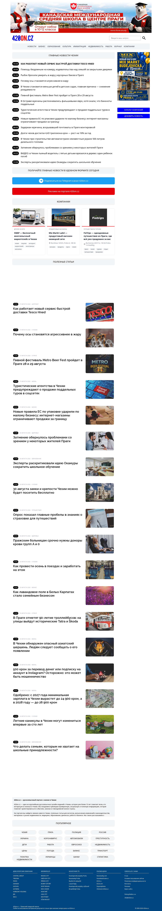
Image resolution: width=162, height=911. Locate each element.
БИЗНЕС (41, 46)
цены (24, 851)
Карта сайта (128, 889)
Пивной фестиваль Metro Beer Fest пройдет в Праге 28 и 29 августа (57, 95)
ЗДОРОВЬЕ (35, 433)
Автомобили (76, 838)
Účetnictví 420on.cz (103, 889)
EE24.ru (99, 881)
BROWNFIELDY (45, 871)
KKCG (15, 897)
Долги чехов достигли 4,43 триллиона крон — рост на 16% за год (56, 133)
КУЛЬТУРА (67, 46)
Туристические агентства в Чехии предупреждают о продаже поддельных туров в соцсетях (44, 389)
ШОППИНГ (35, 304)
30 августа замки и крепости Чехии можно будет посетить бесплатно (45, 490)
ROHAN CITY (45, 876)
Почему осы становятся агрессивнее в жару (44, 80)
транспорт (102, 851)
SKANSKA (16, 884)
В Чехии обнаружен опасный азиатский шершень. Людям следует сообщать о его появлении (45, 647)
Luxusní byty (72, 884)
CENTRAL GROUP (18, 876)
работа (50, 844)
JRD (14, 894)
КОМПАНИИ (129, 46)
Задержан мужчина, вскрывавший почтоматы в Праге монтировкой (58, 127)
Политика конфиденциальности (135, 881)
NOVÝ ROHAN (45, 886)
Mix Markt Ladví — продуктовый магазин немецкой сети (60, 236)
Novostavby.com (102, 876)
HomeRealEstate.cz (103, 878)
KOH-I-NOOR (45, 889)
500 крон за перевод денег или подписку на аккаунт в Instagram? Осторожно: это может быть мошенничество (47, 672)
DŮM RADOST (45, 899)
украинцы (50, 857)
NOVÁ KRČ (44, 892)
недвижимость (102, 844)
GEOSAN (16, 886)
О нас (126, 876)
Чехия (24, 832)
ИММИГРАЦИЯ (79, 46)
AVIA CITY (44, 894)
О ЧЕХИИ (34, 330)
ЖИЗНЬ (34, 381)
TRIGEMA (16, 878)
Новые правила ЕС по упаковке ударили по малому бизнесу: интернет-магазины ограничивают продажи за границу (46, 415)
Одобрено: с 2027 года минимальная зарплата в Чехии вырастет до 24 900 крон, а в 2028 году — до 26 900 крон (47, 698)
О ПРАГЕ (34, 356)
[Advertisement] (63, 284)
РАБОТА (108, 46)
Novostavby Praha (74, 878)
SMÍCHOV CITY (45, 878)
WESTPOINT (44, 897)
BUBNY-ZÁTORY (46, 884)
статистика (102, 857)
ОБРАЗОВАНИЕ (53, 46)
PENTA (15, 881)
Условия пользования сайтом (134, 878)
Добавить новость (133, 116)
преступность (103, 838)
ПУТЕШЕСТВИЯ (36, 510)
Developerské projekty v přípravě (79, 886)
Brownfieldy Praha (74, 889)
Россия (102, 832)
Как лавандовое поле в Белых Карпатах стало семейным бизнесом (43, 593)
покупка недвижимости (24, 858)
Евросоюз (77, 844)
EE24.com (100, 884)
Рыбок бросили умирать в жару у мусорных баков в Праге (52, 75)
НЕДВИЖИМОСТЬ (95, 46)
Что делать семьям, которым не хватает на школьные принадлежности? (46, 748)
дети (24, 844)
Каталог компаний (133, 110)
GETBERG (16, 889)
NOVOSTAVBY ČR (74, 871)
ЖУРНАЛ (118, 46)
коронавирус (50, 838)
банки (76, 857)
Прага (50, 832)
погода (50, 851)
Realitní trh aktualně (75, 881)
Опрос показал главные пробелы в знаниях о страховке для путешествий (47, 516)
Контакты (128, 884)
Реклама (127, 886)
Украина (24, 838)
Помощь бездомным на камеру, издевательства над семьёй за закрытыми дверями (66, 69)
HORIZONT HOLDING (19, 892)
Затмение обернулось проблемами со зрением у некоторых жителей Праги (62, 147)
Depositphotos (101, 886)
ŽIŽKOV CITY (45, 881)
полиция (76, 832)
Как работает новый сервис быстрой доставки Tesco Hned (57, 63)
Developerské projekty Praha (78, 876)
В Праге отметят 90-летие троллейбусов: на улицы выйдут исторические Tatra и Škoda (47, 619)
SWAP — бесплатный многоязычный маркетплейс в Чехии (25, 236)
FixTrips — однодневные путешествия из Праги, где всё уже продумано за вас (98, 236)
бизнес (76, 851)
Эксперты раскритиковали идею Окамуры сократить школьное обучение (61, 162)
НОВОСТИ (32, 46)
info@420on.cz (129, 898)
